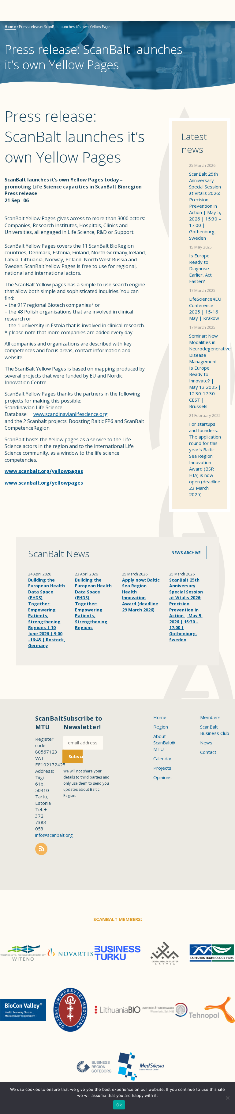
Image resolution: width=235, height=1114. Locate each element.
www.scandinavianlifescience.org (70, 414)
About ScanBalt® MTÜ (164, 742)
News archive (185, 552)
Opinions (162, 777)
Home (10, 26)
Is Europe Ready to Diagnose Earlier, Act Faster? (200, 268)
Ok (119, 1104)
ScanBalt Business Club (214, 730)
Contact (208, 752)
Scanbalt (215, 29)
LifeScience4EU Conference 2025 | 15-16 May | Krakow (205, 308)
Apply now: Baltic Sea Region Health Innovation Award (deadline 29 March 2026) (141, 595)
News (206, 743)
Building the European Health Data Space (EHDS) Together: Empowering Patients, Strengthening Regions (93, 604)
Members (210, 717)
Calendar (162, 758)
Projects (162, 768)
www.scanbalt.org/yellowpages (44, 482)
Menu (15, 11)
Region (160, 727)
